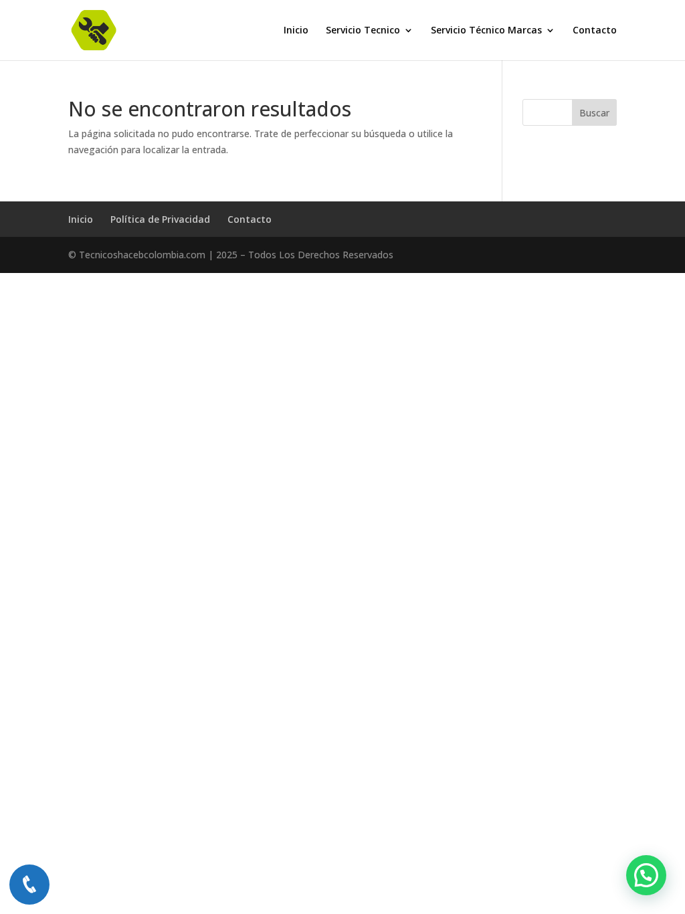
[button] (646, 875)
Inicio (296, 30)
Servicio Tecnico (363, 30)
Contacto (595, 30)
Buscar (594, 112)
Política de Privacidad (160, 219)
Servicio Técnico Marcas (486, 30)
